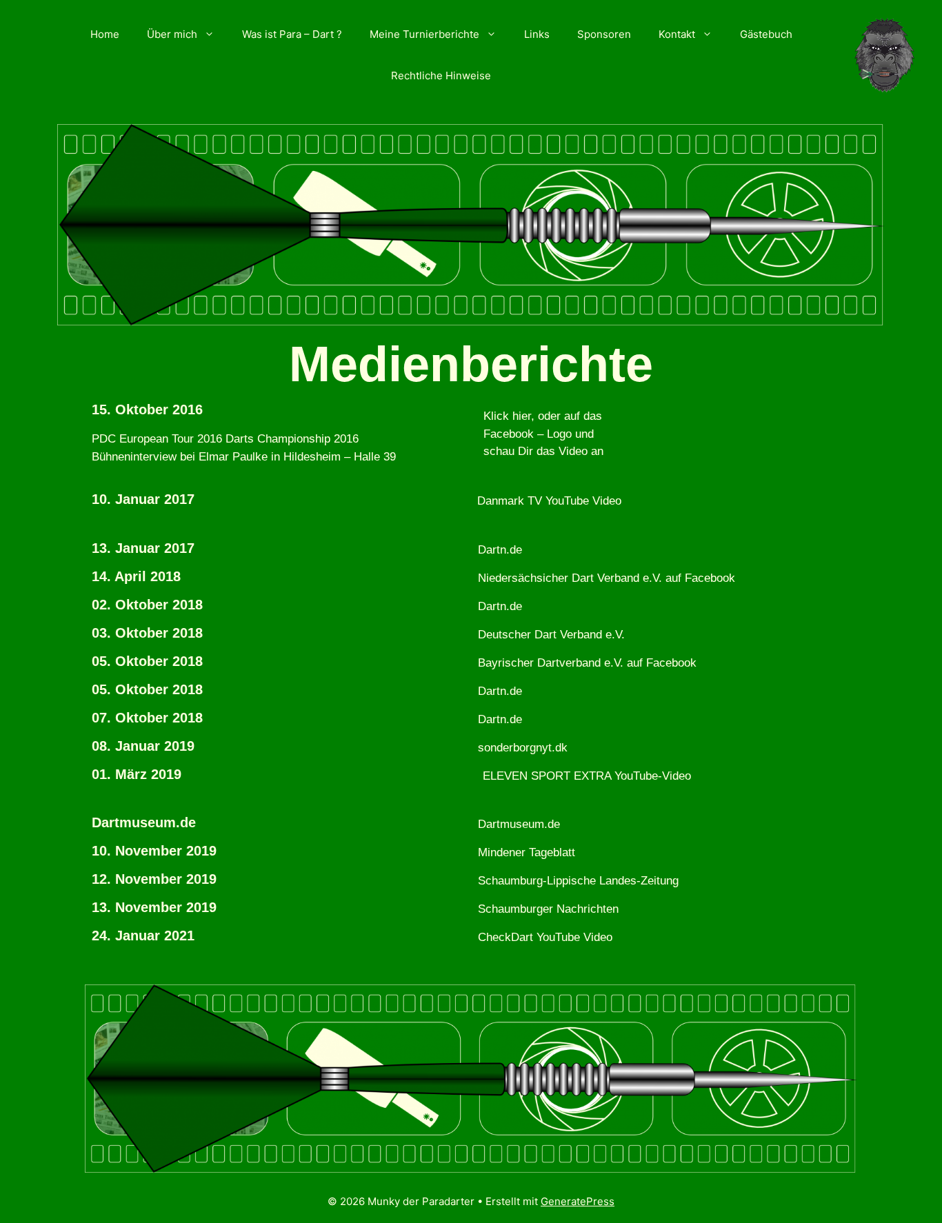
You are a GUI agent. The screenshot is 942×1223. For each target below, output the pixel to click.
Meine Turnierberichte (424, 34)
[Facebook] (674, 440)
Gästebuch (766, 34)
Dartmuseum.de (519, 824)
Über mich (172, 34)
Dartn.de (500, 549)
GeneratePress (577, 1201)
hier (521, 416)
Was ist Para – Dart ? (292, 34)
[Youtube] (658, 509)
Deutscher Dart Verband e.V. (551, 634)
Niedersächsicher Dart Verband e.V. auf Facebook (606, 578)
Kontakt (677, 34)
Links (537, 34)
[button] (212, 34)
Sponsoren (604, 34)
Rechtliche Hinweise (441, 75)
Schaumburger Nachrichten (548, 909)
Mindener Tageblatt (526, 852)
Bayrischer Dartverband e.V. (550, 662)
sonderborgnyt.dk (523, 747)
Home (104, 34)
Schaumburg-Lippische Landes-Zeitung (578, 880)
